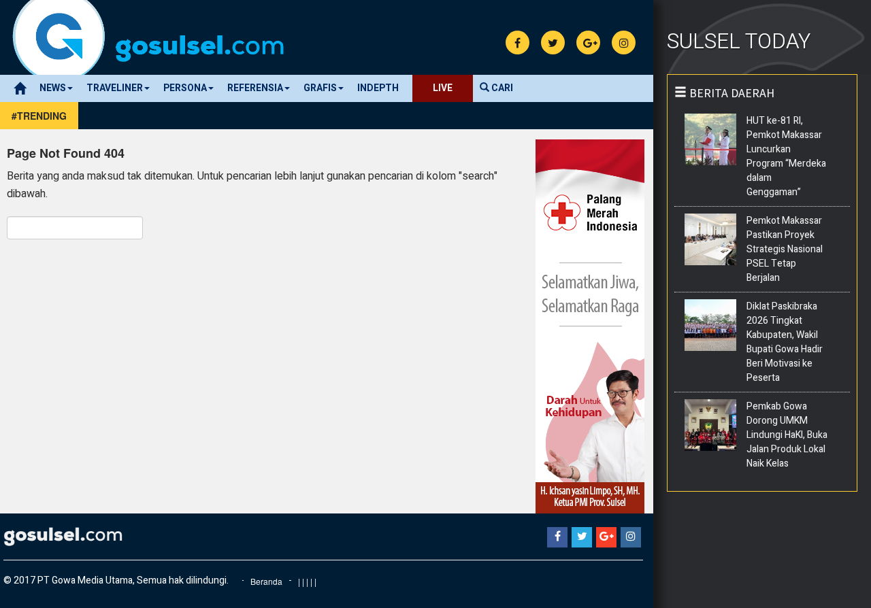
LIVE (443, 88)
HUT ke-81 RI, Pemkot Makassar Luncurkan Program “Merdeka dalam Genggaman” (786, 156)
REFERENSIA (255, 88)
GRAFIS (320, 88)
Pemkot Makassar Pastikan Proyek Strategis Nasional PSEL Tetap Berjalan (784, 249)
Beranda (266, 581)
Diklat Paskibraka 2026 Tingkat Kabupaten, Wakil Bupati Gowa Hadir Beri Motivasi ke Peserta (784, 342)
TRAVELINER (114, 88)
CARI (501, 88)
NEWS (52, 88)
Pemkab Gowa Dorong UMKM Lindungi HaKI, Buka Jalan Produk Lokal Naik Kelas (786, 435)
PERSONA (185, 88)
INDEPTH (378, 88)
